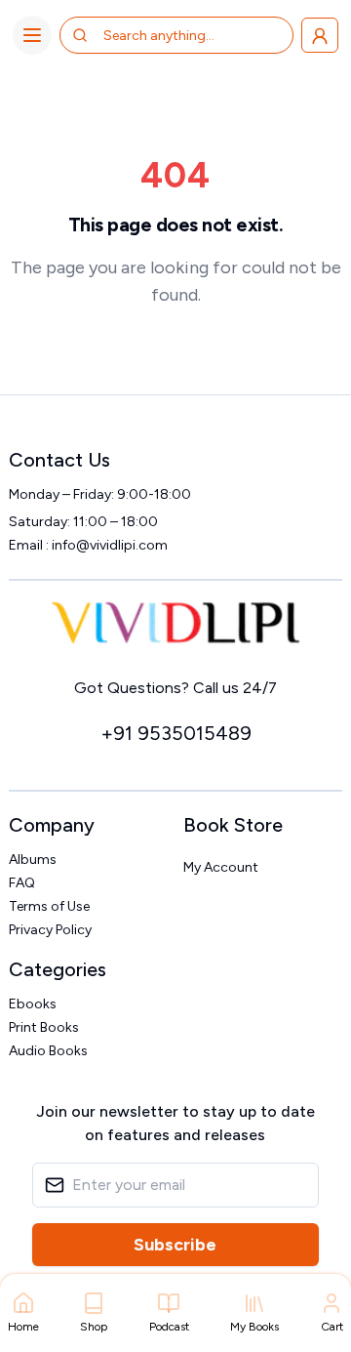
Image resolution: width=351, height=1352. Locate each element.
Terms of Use (49, 906)
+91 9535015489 (176, 733)
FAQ (22, 883)
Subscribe (175, 1244)
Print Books (44, 1027)
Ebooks (33, 1004)
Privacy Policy (50, 930)
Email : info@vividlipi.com (88, 545)
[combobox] (181, 35)
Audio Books (48, 1051)
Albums (33, 859)
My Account (220, 867)
